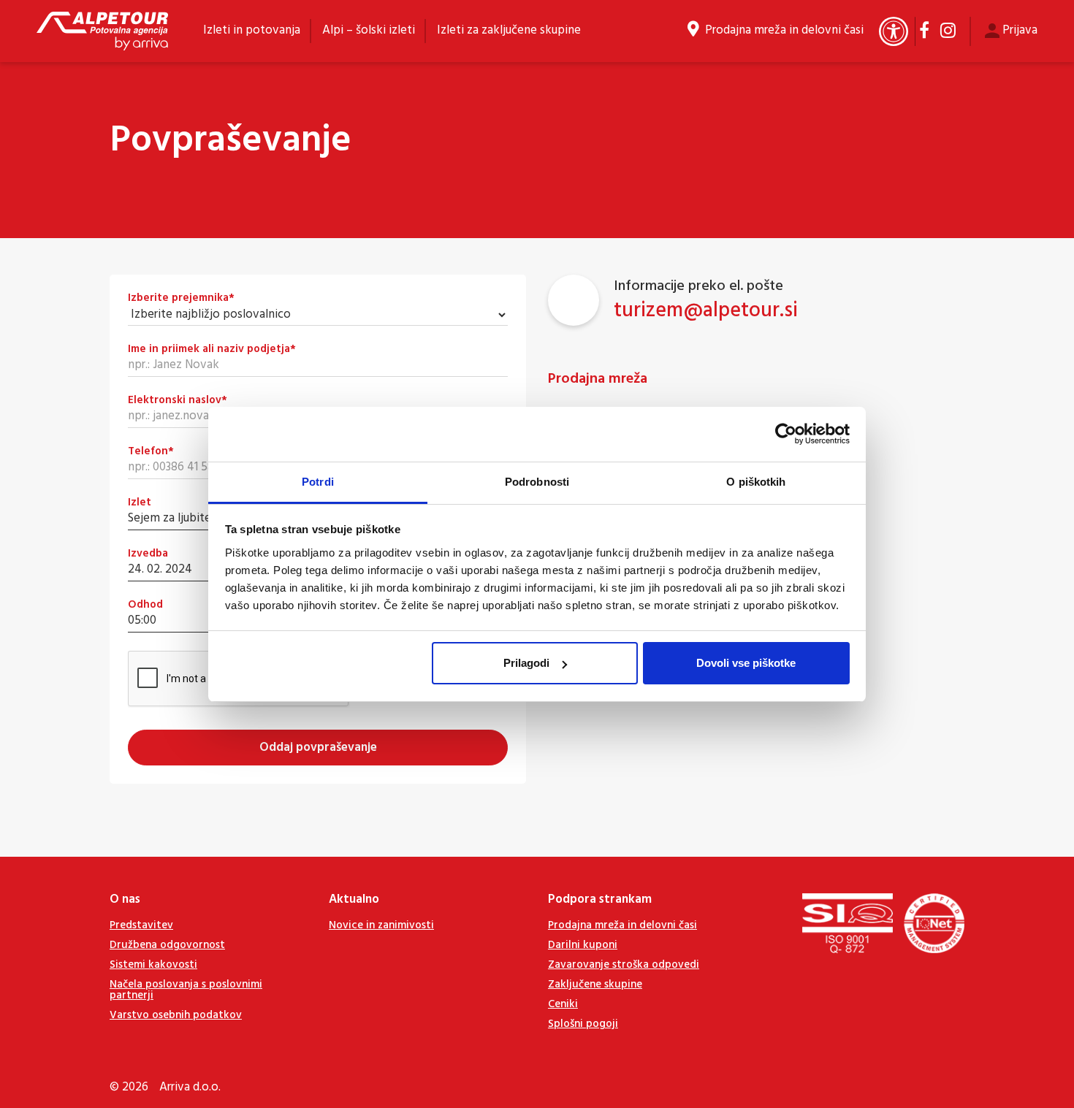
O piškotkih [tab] (755, 481)
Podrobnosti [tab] (537, 481)
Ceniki (563, 1004)
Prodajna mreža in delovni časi (784, 31)
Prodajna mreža (597, 379)
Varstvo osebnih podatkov (176, 1015)
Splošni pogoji (583, 1024)
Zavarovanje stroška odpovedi (623, 965)
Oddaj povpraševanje (318, 747)
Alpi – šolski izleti (368, 30)
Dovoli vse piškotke (746, 663)
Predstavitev (141, 925)
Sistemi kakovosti (153, 965)
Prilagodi (526, 663)
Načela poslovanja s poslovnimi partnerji (186, 990)
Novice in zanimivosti (381, 925)
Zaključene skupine (595, 984)
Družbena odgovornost (167, 945)
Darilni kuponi (582, 945)
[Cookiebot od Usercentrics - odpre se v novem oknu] (786, 434)
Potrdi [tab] (318, 481)
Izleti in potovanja (251, 30)
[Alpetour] (102, 31)
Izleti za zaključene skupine (509, 30)
